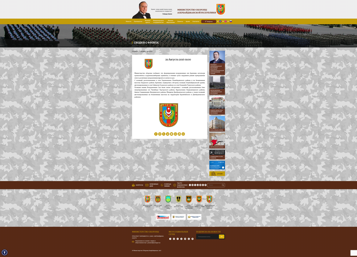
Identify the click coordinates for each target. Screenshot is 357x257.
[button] (4, 252)
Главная (135, 51)
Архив (188, 21)
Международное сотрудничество (158, 21)
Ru (228, 21)
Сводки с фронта (146, 51)
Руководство (138, 21)
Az (218, 21)
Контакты (196, 21)
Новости (128, 21)
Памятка (180, 21)
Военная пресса (147, 21)
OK (222, 236)
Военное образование (170, 21)
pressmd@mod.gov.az (153, 243)
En (223, 21)
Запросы (210, 21)
